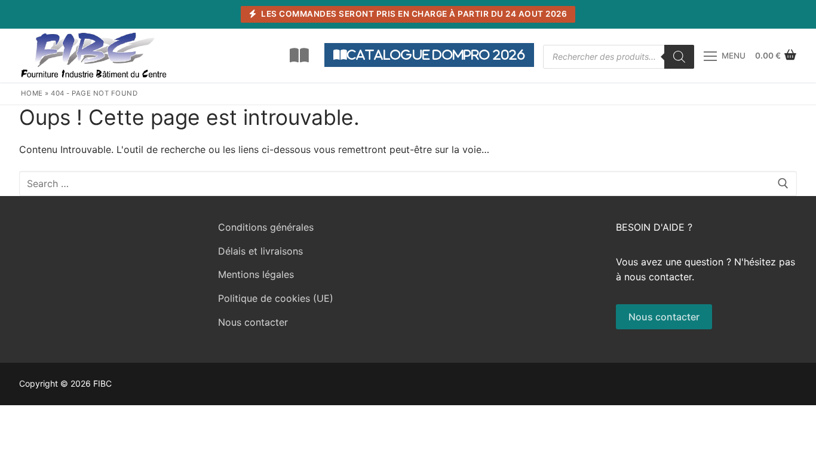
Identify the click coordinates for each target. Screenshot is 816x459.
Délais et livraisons (260, 251)
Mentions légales (256, 274)
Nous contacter (253, 322)
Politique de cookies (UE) (275, 298)
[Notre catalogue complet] (299, 56)
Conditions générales (266, 227)
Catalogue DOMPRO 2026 (436, 54)
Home (32, 93)
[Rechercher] (679, 57)
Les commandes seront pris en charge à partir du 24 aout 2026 (413, 14)
